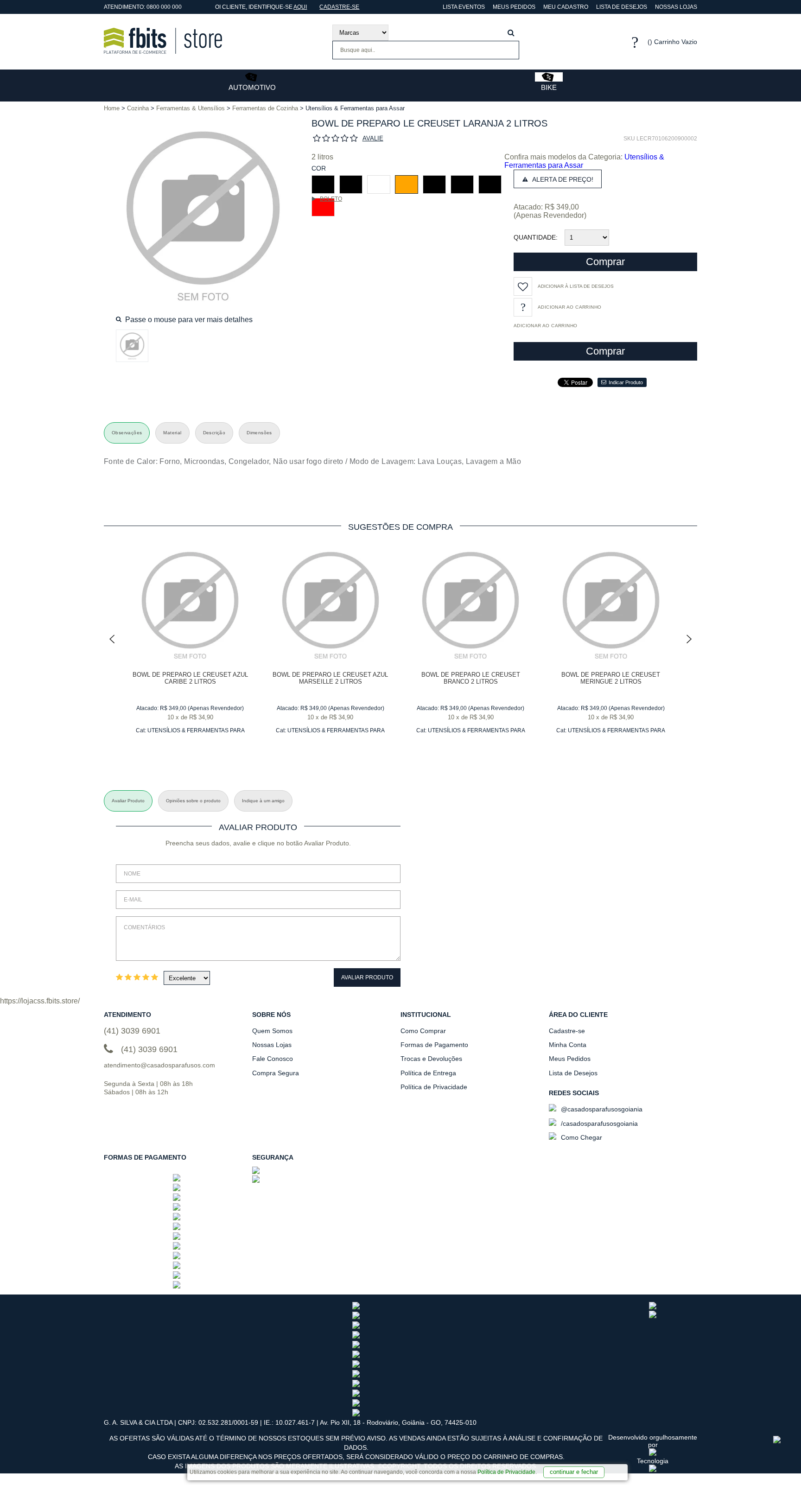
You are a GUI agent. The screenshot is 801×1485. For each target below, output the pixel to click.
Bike (549, 87)
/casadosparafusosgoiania (598, 1123)
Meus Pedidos (514, 7)
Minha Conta (567, 1044)
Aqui (300, 7)
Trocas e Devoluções (431, 1058)
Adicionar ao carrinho (545, 325)
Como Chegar (580, 1137)
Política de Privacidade (506, 1472)
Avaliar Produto (367, 977)
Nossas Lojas (676, 7)
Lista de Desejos (621, 7)
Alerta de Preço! (561, 179)
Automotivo (252, 87)
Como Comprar (423, 1030)
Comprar (605, 261)
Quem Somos (272, 1030)
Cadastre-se (339, 7)
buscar (511, 33)
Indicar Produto (626, 382)
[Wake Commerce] (652, 1469)
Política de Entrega (428, 1073)
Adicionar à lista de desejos (576, 286)
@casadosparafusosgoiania (600, 1109)
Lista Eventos (463, 7)
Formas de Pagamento (434, 1044)
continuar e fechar (574, 1471)
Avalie (372, 138)
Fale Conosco (272, 1058)
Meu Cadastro (565, 7)
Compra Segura (275, 1073)
